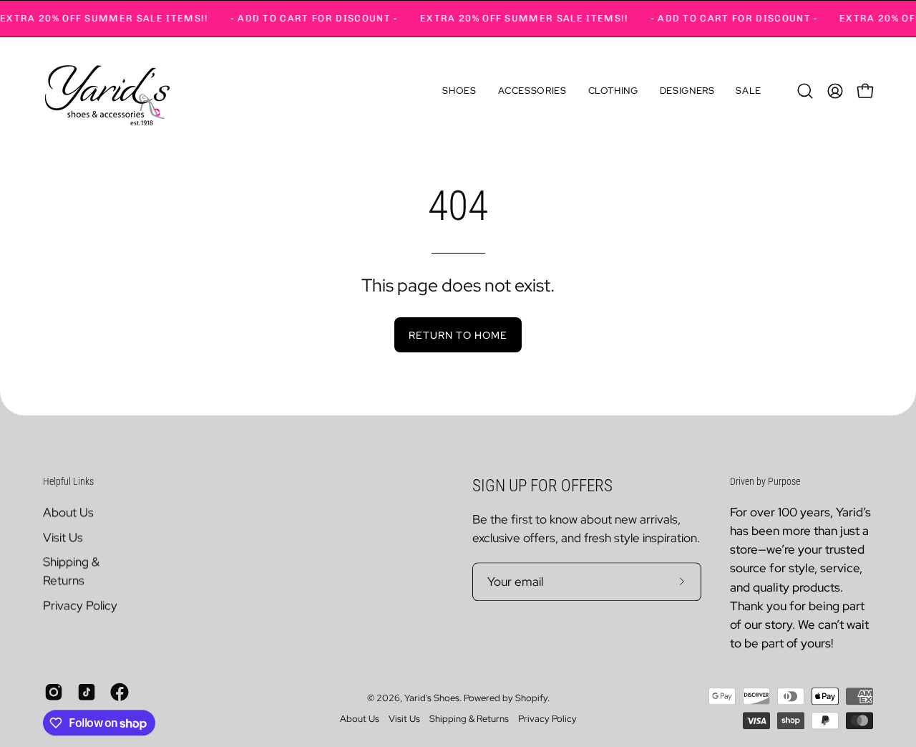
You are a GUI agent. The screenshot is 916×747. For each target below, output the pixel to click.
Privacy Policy (80, 605)
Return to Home (458, 335)
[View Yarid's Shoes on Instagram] (53, 692)
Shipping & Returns (469, 719)
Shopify (531, 698)
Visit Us (63, 537)
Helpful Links (68, 481)
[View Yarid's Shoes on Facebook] (119, 692)
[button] (459, 91)
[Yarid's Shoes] (107, 91)
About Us (68, 512)
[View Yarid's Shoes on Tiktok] (86, 692)
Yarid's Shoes (431, 698)
